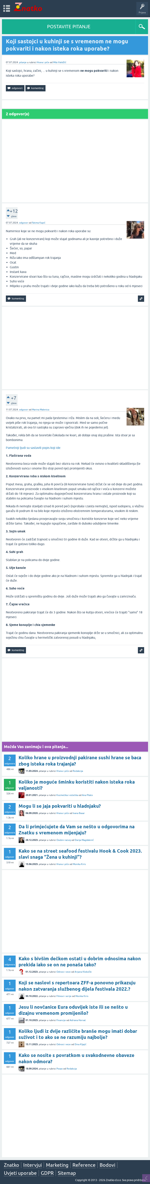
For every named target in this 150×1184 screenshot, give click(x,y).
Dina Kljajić (80, 1044)
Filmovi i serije (63, 996)
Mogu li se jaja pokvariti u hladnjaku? (60, 806)
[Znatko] (27, 7)
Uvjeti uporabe (20, 1173)
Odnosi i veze (63, 971)
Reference (84, 1165)
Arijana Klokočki (83, 971)
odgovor (23, 222)
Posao (59, 1068)
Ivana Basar (79, 813)
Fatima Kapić (38, 222)
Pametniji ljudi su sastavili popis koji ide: (33, 447)
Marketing (57, 1165)
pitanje (23, 62)
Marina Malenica (40, 409)
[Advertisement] (75, 161)
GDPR (47, 1173)
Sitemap (67, 1173)
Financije (61, 1020)
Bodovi (107, 1165)
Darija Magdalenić (84, 840)
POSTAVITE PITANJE (68, 26)
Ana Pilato (87, 795)
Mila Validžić (59, 62)
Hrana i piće (43, 62)
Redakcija (78, 771)
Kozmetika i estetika (67, 795)
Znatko (11, 1165)
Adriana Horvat (78, 1020)
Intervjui (32, 1165)
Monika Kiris (79, 864)
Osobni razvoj (63, 840)
